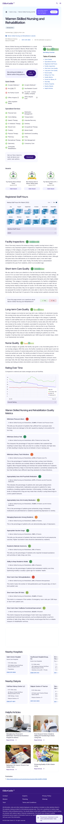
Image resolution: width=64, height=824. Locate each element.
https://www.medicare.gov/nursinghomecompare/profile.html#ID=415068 (27, 779)
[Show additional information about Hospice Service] (18, 97)
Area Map (47, 81)
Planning (25, 799)
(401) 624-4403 (34, 701)
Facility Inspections (50, 66)
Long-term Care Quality (51, 70)
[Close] (60, 818)
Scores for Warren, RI (50, 79)
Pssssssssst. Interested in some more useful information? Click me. (49, 818)
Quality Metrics (49, 77)
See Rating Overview (48, 52)
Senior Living (12, 12)
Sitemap (44, 799)
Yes (45, 300)
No (53, 300)
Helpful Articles (49, 88)
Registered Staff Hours (51, 64)
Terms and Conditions (29, 802)
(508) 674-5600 (11, 672)
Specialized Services (50, 61)
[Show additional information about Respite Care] (37, 97)
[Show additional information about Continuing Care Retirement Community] (15, 89)
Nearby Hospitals (49, 84)
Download (54, 11)
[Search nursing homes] (57, 3)
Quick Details (48, 59)
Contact (5, 796)
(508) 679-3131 (34, 672)
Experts (24, 796)
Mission (5, 799)
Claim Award (13, 188)
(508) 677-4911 (11, 701)
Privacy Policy (46, 796)
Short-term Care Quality (51, 68)
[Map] (32, 637)
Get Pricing (30, 73)
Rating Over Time (49, 75)
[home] (8, 3)
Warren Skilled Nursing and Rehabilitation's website (22, 36)
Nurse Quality (48, 72)
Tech (4, 802)
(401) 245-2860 (26, 40)
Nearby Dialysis (49, 86)
